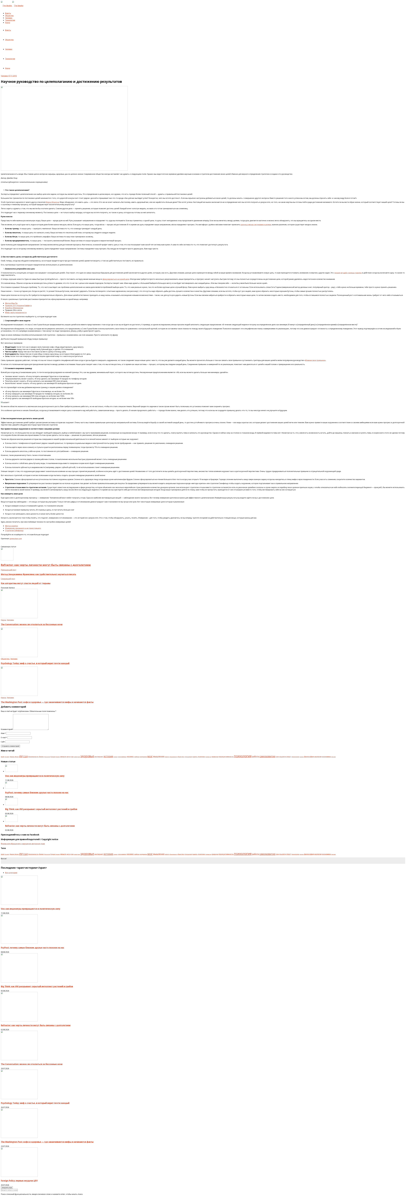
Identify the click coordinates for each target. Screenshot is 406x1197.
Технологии (10, 20)
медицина (143, 757)
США (25, 756)
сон (277, 756)
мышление (158, 756)
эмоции (333, 757)
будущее (53, 757)
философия (309, 756)
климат (116, 757)
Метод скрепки (11, 526)
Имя (3, 733)
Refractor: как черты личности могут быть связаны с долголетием (40, 825)
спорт (288, 756)
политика (201, 757)
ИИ (21, 756)
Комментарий (7, 729)
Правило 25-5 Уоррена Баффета (18, 305)
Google (7, 757)
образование (173, 757)
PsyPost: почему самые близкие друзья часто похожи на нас (36, 792)
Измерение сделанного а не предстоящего (23, 528)
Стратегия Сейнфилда (14, 530)
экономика (326, 756)
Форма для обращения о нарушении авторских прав (23, 844)
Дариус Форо (14, 757)
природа (215, 756)
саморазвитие (267, 756)
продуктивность (226, 756)
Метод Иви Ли (11, 303)
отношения (188, 757)
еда (72, 757)
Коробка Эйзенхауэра (14, 308)
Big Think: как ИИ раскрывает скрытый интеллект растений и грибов (41, 809)
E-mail (4, 737)
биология (47, 757)
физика (302, 757)
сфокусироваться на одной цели (115, 279)
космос (130, 756)
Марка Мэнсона (52, 202)
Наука (7, 22)
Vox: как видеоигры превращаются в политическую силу (34, 775)
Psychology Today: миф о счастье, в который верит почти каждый (35, 663)
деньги (63, 756)
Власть (8, 13)
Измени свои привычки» (315, 360)
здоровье (87, 756)
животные (77, 757)
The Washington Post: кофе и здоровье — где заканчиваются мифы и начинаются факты (47, 702)
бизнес (41, 757)
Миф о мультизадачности (16, 312)
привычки (208, 757)
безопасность (33, 757)
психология (243, 756)
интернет (98, 756)
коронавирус (122, 757)
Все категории (11, 872)
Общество (9, 15)
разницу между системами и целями (256, 224)
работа (255, 756)
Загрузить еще (7, 1187)
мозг (150, 756)
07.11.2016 (12, 76)
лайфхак (137, 757)
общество (180, 757)
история (108, 756)
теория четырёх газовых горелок (348, 273)
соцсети (282, 756)
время (58, 757)
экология (318, 756)
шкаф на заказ (7, 862)
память (195, 757)
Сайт (3, 742)
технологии (295, 757)
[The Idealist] (12, 5)
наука (167, 757)
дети (69, 756)
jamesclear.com (16, 538)
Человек (8, 18)
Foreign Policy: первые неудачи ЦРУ (19, 1180)
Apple (2, 757)
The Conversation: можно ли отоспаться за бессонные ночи (31, 624)
